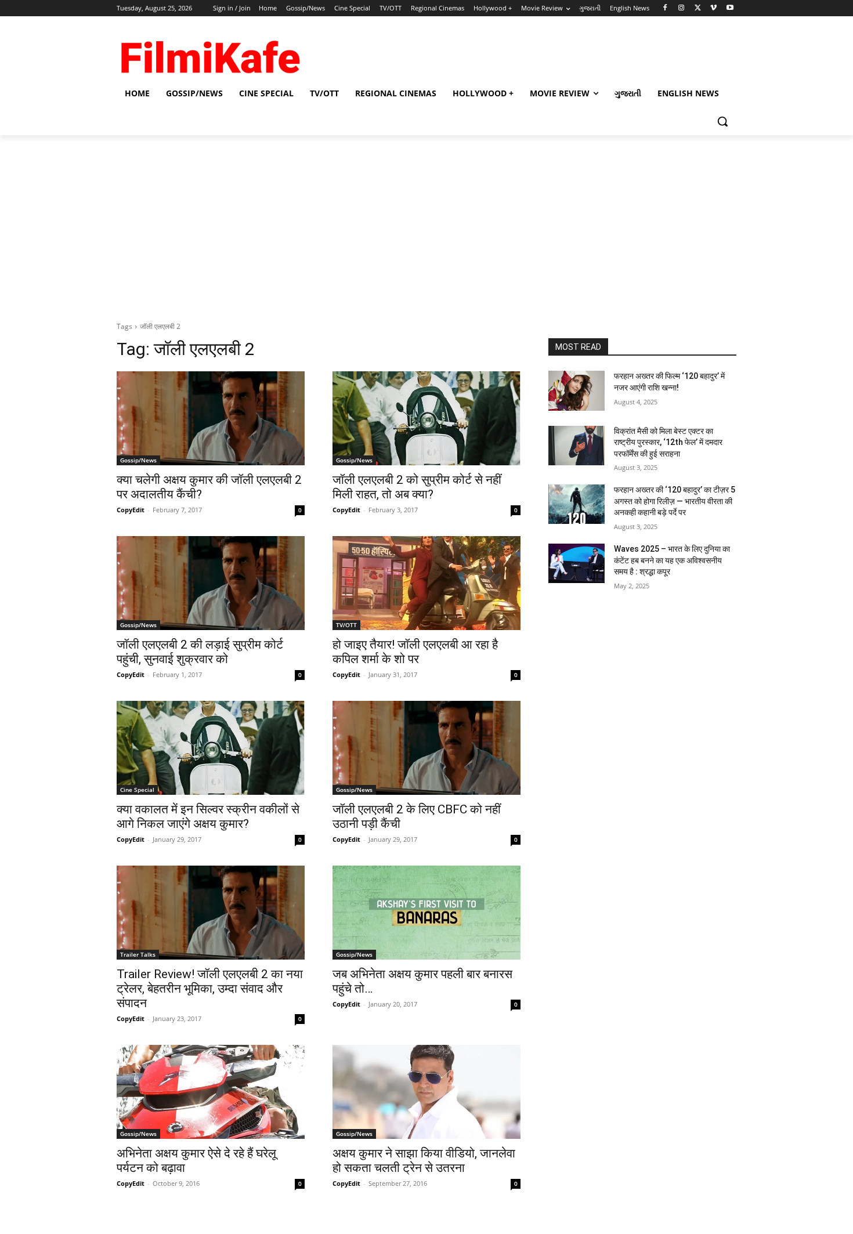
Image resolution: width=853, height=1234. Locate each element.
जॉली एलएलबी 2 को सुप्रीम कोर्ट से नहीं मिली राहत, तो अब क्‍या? (416, 487)
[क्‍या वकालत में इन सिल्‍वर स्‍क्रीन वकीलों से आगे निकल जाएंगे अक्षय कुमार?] (211, 748)
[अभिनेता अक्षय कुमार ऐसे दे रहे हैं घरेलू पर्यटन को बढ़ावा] (211, 1092)
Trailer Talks (138, 954)
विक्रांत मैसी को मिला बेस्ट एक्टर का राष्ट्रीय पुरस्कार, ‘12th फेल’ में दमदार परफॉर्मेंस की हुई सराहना (668, 442)
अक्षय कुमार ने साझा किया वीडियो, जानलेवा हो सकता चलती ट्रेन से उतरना (423, 1160)
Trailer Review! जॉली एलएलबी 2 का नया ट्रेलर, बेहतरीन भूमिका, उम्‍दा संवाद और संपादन (210, 988)
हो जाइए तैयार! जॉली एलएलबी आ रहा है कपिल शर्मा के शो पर (415, 652)
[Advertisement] (426, 222)
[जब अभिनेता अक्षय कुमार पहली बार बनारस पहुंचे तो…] (426, 913)
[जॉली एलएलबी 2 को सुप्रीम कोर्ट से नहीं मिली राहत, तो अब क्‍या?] (426, 418)
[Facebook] (665, 8)
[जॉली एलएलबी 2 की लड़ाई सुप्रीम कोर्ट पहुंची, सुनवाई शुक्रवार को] (211, 583)
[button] (722, 121)
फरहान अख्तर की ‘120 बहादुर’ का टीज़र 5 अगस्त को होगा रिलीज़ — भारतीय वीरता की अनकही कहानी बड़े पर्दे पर (674, 501)
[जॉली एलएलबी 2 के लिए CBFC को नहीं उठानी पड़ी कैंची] (426, 748)
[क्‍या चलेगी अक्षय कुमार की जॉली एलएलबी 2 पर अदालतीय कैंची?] (211, 418)
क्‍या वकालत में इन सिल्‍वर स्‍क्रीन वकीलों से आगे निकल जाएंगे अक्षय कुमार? (208, 816)
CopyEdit (130, 509)
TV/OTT (346, 625)
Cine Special (137, 790)
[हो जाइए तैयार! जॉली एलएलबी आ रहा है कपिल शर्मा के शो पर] (426, 583)
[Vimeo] (713, 8)
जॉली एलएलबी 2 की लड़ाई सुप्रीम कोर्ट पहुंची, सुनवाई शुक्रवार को (200, 652)
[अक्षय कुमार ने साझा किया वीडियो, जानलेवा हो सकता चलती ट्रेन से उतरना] (426, 1092)
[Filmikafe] (209, 53)
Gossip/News (138, 460)
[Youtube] (729, 8)
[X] (697, 8)
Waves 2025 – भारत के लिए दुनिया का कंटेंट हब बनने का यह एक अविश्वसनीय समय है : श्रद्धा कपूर (672, 560)
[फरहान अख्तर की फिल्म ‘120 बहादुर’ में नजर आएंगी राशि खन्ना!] (576, 390)
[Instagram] (681, 8)
